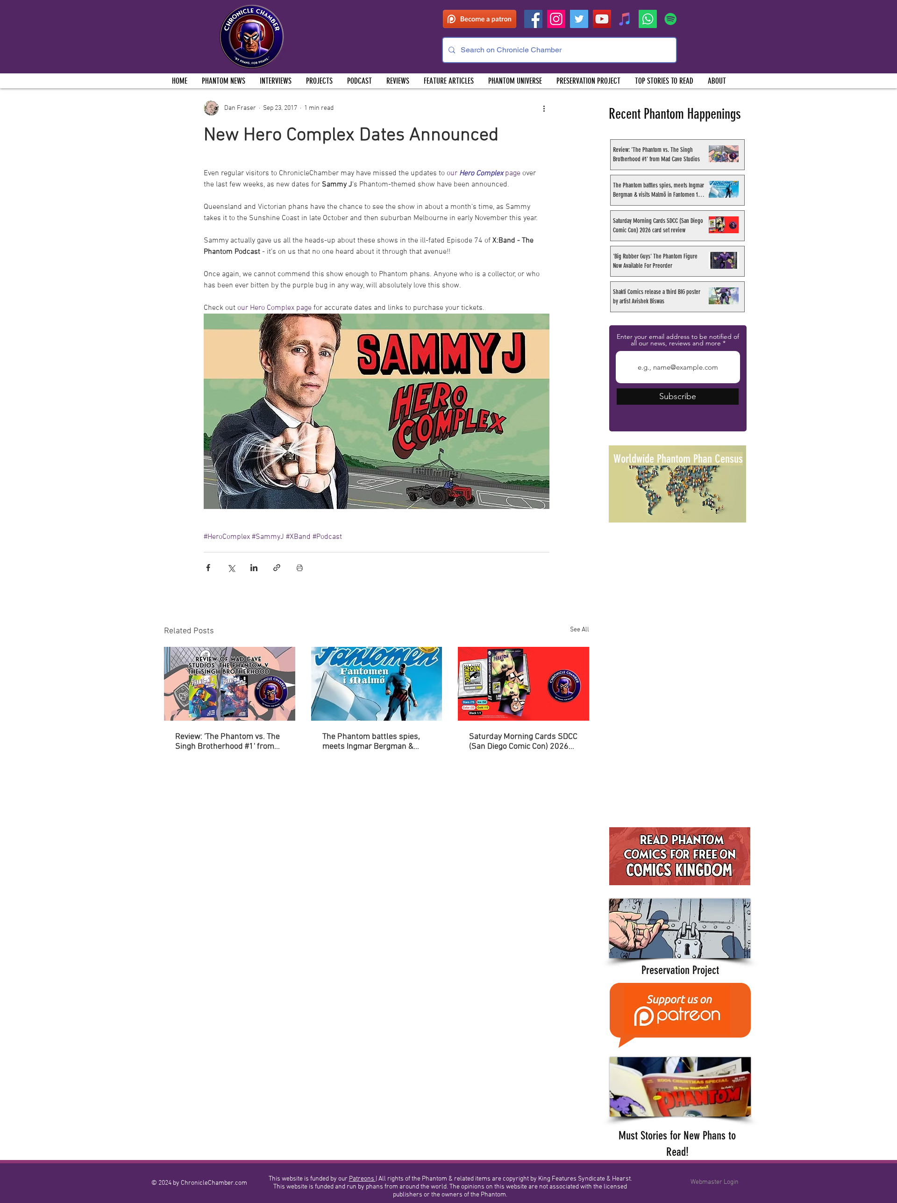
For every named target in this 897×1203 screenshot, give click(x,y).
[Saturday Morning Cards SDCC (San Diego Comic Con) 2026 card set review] (523, 684)
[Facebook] (533, 19)
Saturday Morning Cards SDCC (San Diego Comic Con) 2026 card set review (523, 742)
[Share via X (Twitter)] (231, 567)
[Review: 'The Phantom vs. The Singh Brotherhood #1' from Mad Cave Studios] (229, 684)
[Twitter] (579, 19)
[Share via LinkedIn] (253, 567)
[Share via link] (276, 567)
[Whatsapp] (648, 19)
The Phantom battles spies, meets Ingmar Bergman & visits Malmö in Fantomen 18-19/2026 (375, 742)
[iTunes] (625, 19)
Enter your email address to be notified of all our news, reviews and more (678, 339)
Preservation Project (680, 970)
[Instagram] (556, 19)
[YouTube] (602, 19)
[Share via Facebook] (208, 567)
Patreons (362, 1179)
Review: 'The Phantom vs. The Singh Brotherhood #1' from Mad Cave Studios (227, 742)
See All (579, 630)
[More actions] (543, 108)
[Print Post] (299, 567)
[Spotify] (671, 19)
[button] (319, 80)
